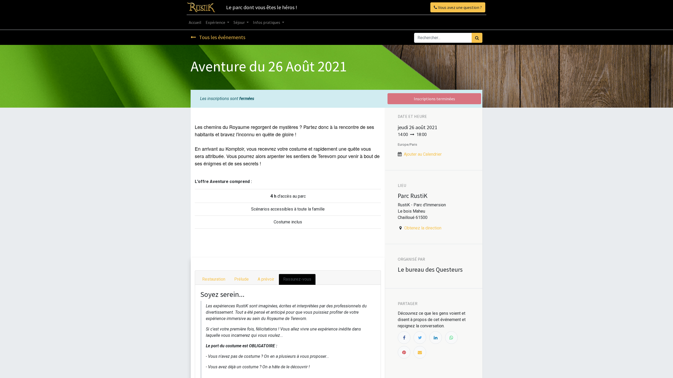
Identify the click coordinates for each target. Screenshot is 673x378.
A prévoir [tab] (266, 279)
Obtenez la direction (422, 227)
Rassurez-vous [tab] (297, 279)
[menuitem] (195, 22)
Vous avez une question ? (459, 7)
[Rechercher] (477, 38)
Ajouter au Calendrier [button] (423, 154)
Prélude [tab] (241, 279)
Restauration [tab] (213, 279)
